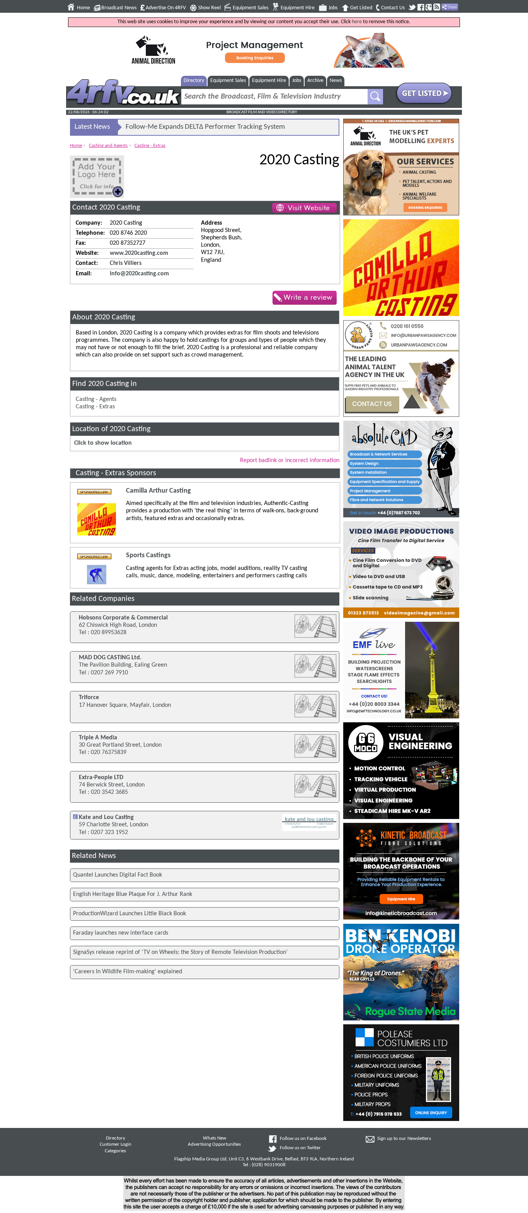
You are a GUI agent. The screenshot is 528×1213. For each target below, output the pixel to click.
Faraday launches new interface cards (120, 933)
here (357, 22)
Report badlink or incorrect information (289, 460)
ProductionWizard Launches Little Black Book (129, 914)
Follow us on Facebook (303, 1138)
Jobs (333, 8)
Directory (194, 81)
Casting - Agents (96, 399)
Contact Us (393, 8)
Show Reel (209, 8)
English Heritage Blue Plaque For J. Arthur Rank (132, 894)
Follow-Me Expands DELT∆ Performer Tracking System (205, 127)
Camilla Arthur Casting (158, 491)
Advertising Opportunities (214, 1144)
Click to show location (103, 443)
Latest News (92, 127)
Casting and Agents (108, 145)
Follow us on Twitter (300, 1148)
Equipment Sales (250, 8)
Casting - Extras (150, 145)
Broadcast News (118, 8)
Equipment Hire (298, 8)
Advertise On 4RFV (166, 8)
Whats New (214, 1138)
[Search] (375, 96)
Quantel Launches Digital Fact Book (117, 875)
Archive (315, 81)
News (336, 81)
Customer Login (115, 1144)
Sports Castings (148, 555)
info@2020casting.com (139, 274)
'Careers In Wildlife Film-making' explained (127, 972)
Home (83, 8)
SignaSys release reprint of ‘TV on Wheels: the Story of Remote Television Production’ (180, 952)
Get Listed (361, 8)
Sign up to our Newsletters (404, 1138)
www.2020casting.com (139, 253)
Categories (115, 1151)
